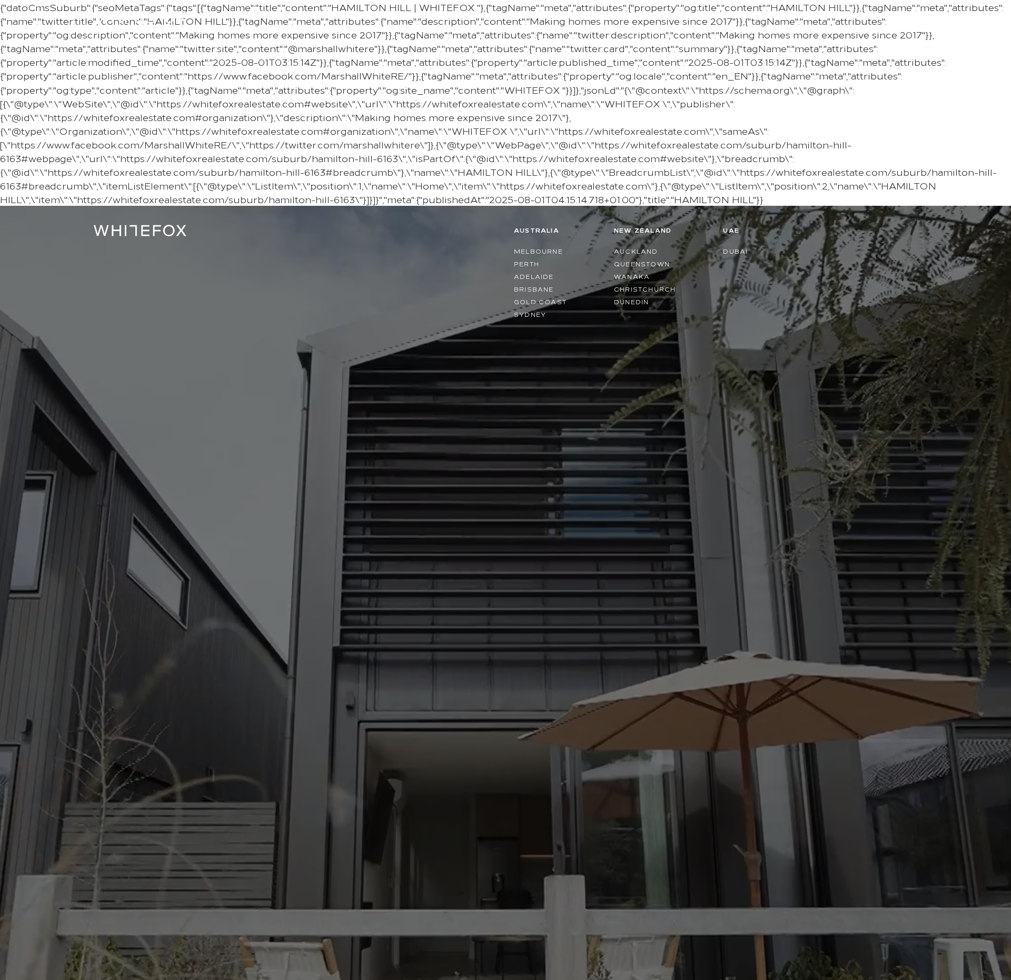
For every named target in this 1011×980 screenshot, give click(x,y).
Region (858, 15)
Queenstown (642, 263)
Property (718, 15)
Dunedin (631, 301)
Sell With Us (797, 15)
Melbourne (538, 250)
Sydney (530, 313)
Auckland (636, 250)
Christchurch (645, 288)
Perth (526, 263)
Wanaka (632, 276)
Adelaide (534, 276)
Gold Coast (540, 301)
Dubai (735, 250)
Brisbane (534, 288)
